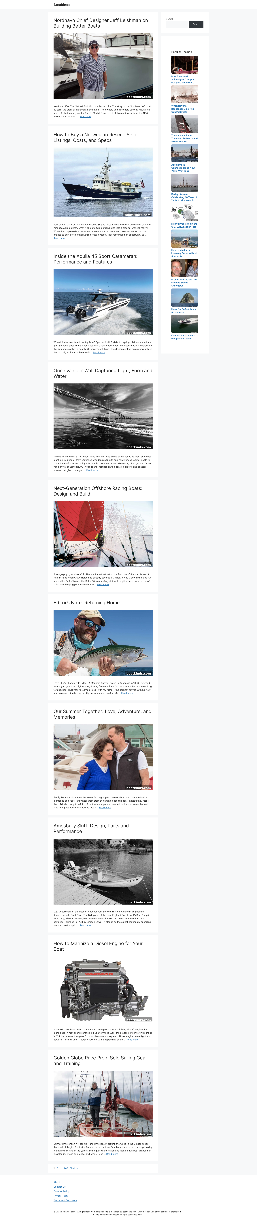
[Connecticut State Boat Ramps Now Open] (184, 324)
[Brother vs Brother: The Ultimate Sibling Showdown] (184, 268)
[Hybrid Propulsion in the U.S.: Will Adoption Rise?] (184, 212)
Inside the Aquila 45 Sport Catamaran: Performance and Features (95, 259)
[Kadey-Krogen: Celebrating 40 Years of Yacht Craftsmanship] (184, 183)
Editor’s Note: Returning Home (87, 602)
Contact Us (60, 1186)
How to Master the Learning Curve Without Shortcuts (184, 253)
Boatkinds (62, 5)
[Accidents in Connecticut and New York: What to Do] (184, 153)
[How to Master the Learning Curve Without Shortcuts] (184, 239)
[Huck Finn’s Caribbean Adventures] (184, 297)
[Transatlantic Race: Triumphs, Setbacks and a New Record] (184, 124)
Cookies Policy (61, 1191)
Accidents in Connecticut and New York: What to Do (183, 167)
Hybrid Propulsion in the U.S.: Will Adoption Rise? (184, 225)
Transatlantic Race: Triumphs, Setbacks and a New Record (184, 138)
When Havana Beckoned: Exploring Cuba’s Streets (182, 108)
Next (74, 1168)
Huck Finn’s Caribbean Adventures (183, 311)
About (57, 1182)
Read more (85, 116)
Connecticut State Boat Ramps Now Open (183, 337)
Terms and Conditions (65, 1200)
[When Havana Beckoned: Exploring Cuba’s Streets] (184, 94)
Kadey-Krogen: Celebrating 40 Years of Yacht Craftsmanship (184, 197)
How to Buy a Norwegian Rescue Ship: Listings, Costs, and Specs (96, 137)
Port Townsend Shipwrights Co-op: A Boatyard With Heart (183, 79)
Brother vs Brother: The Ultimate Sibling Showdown (184, 282)
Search (169, 19)
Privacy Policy (61, 1196)
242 (66, 1168)
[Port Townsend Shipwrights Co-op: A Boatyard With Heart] (184, 65)
